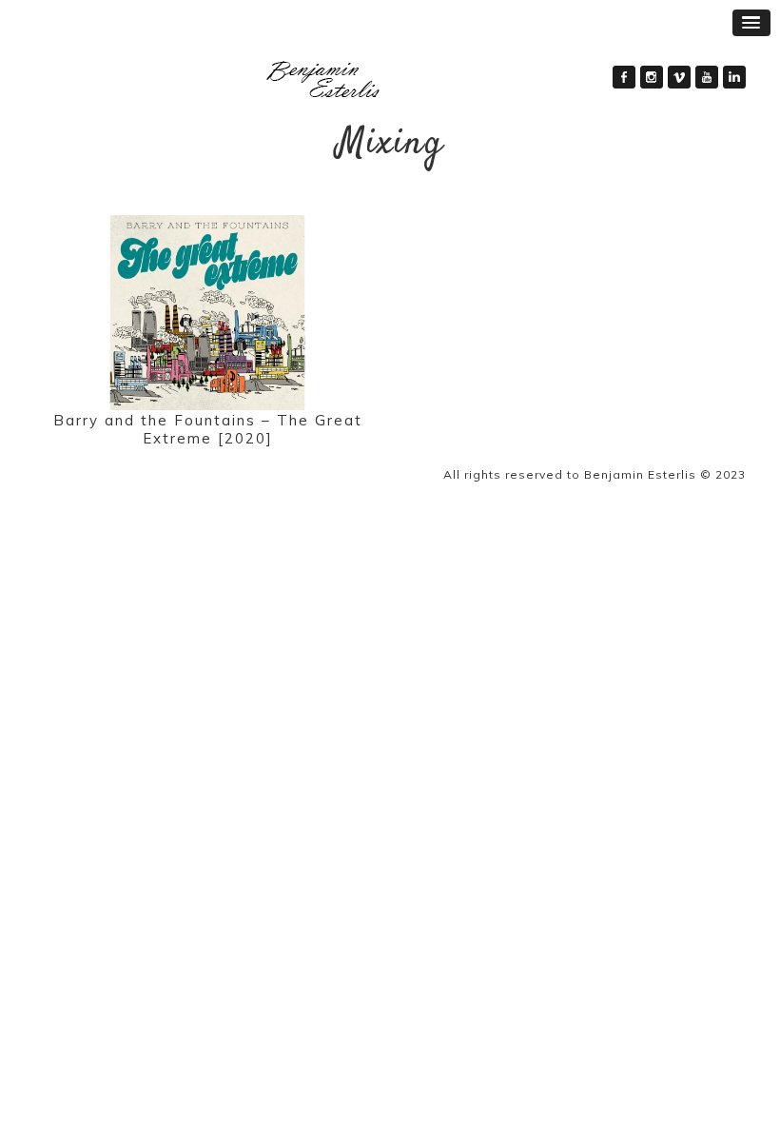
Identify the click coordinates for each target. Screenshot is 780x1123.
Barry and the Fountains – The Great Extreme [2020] (207, 429)
